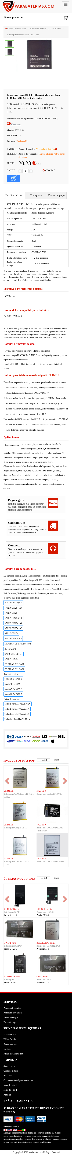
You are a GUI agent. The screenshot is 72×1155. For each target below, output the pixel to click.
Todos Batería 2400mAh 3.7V (17, 709)
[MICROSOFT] (53, 736)
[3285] (19, 963)
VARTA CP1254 (11, 613)
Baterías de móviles (38, 28)
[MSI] (19, 736)
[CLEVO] (27, 741)
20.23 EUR (8, 858)
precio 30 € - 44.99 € (13, 684)
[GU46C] (52, 895)
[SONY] (27, 736)
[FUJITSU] (19, 741)
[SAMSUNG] (11, 741)
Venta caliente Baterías (45, 149)
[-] (20, 171)
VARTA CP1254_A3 (13, 628)
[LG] (44, 736)
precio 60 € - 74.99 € (13, 694)
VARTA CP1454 (11, 659)
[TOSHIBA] (36, 736)
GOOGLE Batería (11, 909)
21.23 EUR (8, 791)
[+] (31, 171)
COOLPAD (56, 28)
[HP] (11, 736)
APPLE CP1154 (11, 633)
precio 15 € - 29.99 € (13, 679)
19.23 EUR (41, 825)
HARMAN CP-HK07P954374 (18, 644)
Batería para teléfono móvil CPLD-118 (23, 34)
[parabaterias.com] (36, 6)
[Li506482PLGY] (52, 929)
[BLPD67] (19, 929)
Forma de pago (56, 195)
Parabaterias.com (12, 445)
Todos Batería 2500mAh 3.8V (17, 714)
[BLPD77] (52, 963)
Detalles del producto (15, 195)
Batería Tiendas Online (16, 28)
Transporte (36, 195)
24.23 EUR (41, 791)
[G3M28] (19, 895)
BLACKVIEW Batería (46, 943)
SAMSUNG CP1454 (14, 654)
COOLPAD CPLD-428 (14, 664)
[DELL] (61, 736)
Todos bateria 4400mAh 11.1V (17, 719)
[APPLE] (53, 741)
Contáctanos (16, 124)
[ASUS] (44, 741)
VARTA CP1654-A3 (13, 638)
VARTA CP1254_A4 (13, 608)
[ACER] (36, 741)
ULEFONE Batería (12, 976)
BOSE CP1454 (11, 649)
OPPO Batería (10, 943)
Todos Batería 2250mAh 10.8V (18, 704)
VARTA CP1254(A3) (13, 602)
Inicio (56, 760)
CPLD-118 (10, 296)
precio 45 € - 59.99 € (13, 689)
